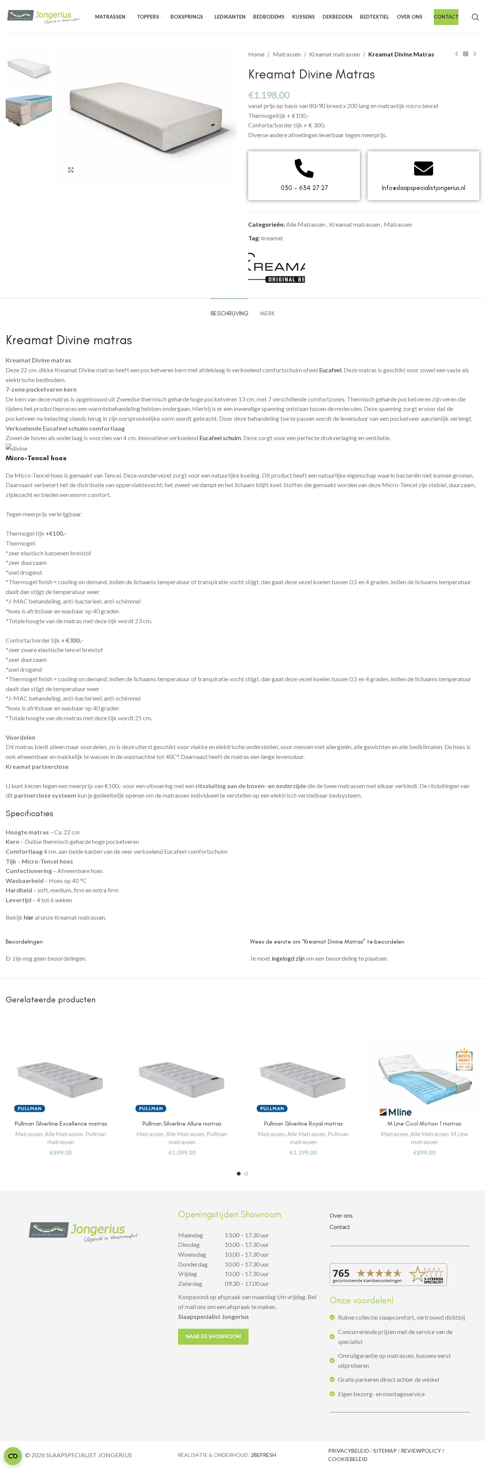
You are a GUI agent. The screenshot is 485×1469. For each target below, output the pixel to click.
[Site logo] (43, 16)
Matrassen (287, 54)
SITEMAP (385, 1450)
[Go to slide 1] (239, 1174)
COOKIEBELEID (348, 1459)
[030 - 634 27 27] (304, 168)
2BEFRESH (263, 1455)
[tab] (230, 309)
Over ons (341, 1215)
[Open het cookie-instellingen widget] (13, 1456)
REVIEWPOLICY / (422, 1450)
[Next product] (474, 54)
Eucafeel (330, 369)
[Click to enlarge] (70, 169)
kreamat (272, 237)
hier (29, 917)
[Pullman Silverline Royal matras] (303, 1078)
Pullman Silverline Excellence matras (61, 1123)
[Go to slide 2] (246, 1174)
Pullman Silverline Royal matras (303, 1123)
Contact (340, 1226)
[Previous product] (456, 54)
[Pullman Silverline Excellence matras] (61, 1078)
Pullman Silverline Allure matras (181, 1123)
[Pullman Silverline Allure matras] (182, 1078)
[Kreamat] (276, 268)
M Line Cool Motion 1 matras (424, 1123)
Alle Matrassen (305, 224)
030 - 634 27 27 (304, 187)
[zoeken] (475, 17)
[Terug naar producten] (465, 54)
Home (256, 54)
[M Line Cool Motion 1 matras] (424, 1078)
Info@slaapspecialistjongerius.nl (423, 187)
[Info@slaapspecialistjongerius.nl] (423, 168)
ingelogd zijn (288, 958)
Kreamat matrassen (334, 54)
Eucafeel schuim (220, 437)
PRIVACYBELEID (348, 1450)
